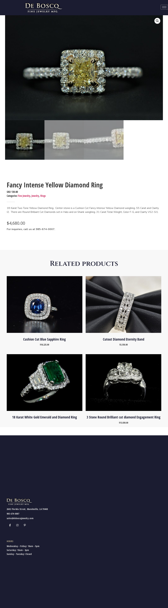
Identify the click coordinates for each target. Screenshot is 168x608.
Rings (43, 196)
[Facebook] (10, 525)
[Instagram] (17, 525)
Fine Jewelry (24, 196)
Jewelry (35, 196)
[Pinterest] (24, 525)
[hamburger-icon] (164, 7)
